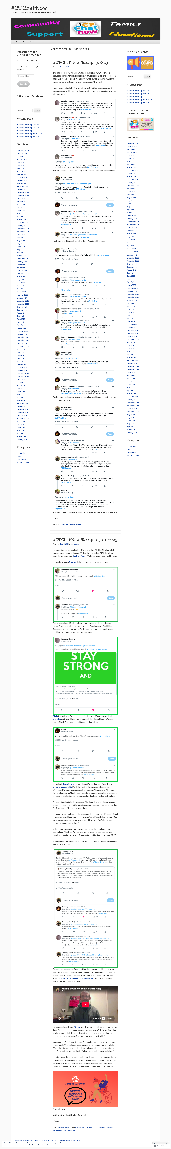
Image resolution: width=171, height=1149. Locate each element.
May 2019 (20, 322)
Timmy (77, 1027)
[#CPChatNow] (85, 29)
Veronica (57, 719)
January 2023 (22, 189)
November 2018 (23, 340)
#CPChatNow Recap (24, 131)
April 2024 (21, 171)
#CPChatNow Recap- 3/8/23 (80, 62)
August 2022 (22, 204)
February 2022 (22, 223)
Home (18, 42)
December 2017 (23, 373)
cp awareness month (81, 1127)
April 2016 (21, 434)
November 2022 (23, 195)
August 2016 (22, 421)
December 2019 (23, 301)
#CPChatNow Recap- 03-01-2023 (85, 539)
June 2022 (21, 210)
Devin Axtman (68, 784)
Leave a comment (75, 524)
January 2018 (22, 370)
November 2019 (23, 304)
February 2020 (22, 295)
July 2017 (20, 388)
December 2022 (23, 192)
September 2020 (23, 274)
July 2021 (20, 244)
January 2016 (22, 440)
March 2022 (21, 220)
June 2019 (21, 319)
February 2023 (22, 186)
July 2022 (20, 207)
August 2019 (22, 313)
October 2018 (22, 343)
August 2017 (22, 385)
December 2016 (23, 409)
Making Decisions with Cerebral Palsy (76, 978)
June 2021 (21, 247)
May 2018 (20, 358)
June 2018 (21, 355)
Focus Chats (22, 453)
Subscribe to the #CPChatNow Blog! (29, 53)
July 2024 (20, 162)
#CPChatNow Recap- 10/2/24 (28, 128)
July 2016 (20, 424)
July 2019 (20, 316)
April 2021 (21, 253)
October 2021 (22, 235)
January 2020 (22, 298)
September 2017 (23, 382)
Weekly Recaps (64, 1127)
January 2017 (22, 406)
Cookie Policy (46, 1145)
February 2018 (22, 367)
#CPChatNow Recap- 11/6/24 (28, 125)
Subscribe (23, 84)
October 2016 (22, 415)
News (24, 42)
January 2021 (22, 262)
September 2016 (23, 418)
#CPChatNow (29, 7)
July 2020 (20, 280)
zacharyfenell (75, 544)
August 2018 (22, 349)
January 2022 (22, 226)
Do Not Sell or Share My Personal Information (64, 1140)
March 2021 (21, 256)
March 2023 (21, 183)
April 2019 (21, 325)
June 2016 (21, 427)
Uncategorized (64, 524)
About (31, 42)
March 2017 (21, 400)
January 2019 (22, 334)
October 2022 (22, 198)
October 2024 (22, 153)
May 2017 (20, 394)
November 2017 (23, 376)
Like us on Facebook (30, 96)
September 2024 (23, 156)
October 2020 (22, 271)
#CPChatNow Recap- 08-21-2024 (29, 134)
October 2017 (22, 379)
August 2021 (22, 241)
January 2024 (22, 180)
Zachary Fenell (79, 556)
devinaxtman (76, 67)
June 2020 (21, 283)
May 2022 (20, 213)
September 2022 (23, 201)
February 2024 (22, 177)
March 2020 (21, 292)
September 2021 (23, 238)
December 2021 (23, 229)
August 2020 (22, 277)
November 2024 (23, 150)
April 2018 (21, 361)
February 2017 (22, 403)
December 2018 (23, 337)
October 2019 (22, 307)
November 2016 (23, 412)
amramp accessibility (62, 787)
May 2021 (20, 250)
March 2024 (21, 174)
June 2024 (21, 165)
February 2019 (22, 331)
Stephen (73, 562)
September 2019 (23, 310)
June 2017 (21, 391)
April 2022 (21, 216)
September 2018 (23, 346)
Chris (55, 716)
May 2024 (20, 168)
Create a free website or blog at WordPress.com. (31, 1140)
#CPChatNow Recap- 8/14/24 (28, 137)
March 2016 (21, 437)
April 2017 (21, 397)
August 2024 (22, 159)
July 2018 (20, 352)
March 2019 (21, 328)
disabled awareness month (97, 1127)
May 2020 (20, 286)
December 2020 (23, 265)
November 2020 (23, 268)
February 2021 (22, 259)
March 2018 (21, 364)
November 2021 (23, 232)
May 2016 (20, 430)
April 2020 (21, 289)
